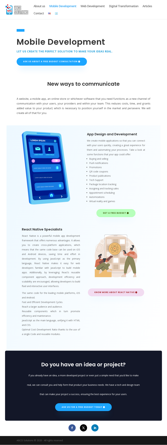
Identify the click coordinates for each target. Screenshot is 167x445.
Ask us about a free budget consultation (50, 61)
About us (39, 6)
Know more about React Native (114, 292)
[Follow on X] (83, 427)
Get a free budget (114, 213)
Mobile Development (62, 6)
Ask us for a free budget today (82, 407)
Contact (39, 13)
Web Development (93, 6)
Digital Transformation (123, 6)
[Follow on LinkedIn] (95, 427)
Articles (147, 6)
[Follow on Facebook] (72, 427)
